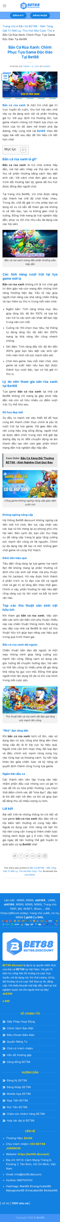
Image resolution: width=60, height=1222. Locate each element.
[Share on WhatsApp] (15, 856)
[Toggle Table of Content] (21, 150)
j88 (20, 908)
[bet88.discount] (30, 6)
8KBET (28, 908)
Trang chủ (9, 26)
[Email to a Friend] (33, 856)
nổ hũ (5, 1203)
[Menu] (4, 6)
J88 (47, 908)
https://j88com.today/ (14, 913)
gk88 (29, 917)
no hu (55, 913)
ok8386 (7, 993)
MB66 (20, 900)
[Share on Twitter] (27, 856)
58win (37, 908)
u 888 (39, 917)
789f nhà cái (20, 1203)
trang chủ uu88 (40, 913)
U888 (51, 900)
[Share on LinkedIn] (45, 856)
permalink (30, 874)
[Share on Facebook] (21, 856)
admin (47, 66)
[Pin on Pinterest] (39, 856)
